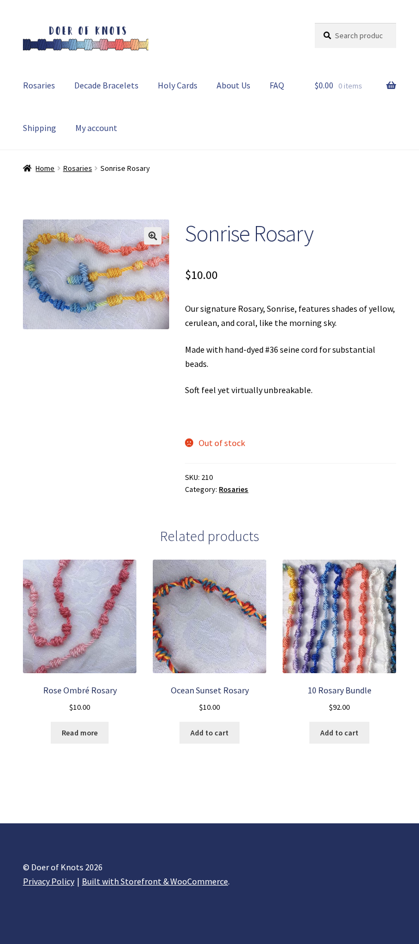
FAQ (277, 85)
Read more (80, 733)
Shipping (39, 127)
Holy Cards (177, 85)
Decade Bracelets (106, 85)
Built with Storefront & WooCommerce (155, 881)
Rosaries (39, 85)
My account (96, 127)
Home (45, 168)
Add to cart (209, 733)
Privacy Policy (48, 881)
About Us (233, 85)
